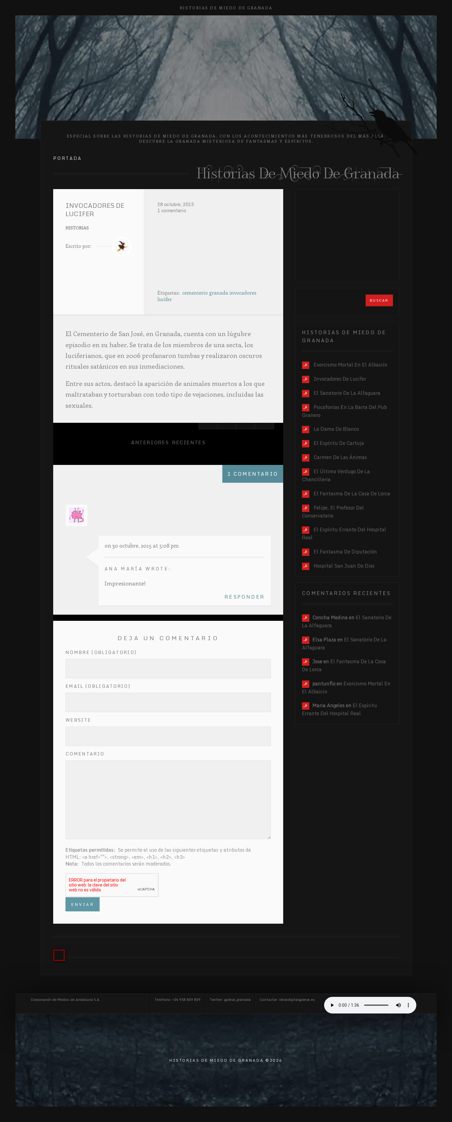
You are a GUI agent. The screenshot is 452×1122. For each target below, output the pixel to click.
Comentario (84, 753)
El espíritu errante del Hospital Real (339, 709)
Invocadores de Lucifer (340, 379)
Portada (67, 158)
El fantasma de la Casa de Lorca (352, 494)
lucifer (164, 299)
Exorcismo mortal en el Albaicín (350, 365)
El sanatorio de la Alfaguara (347, 393)
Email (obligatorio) (97, 686)
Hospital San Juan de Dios (344, 566)
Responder (244, 597)
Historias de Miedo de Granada (226, 7)
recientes (188, 442)
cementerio (195, 292)
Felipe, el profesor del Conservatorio (333, 512)
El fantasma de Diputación (345, 552)
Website (78, 720)
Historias (77, 227)
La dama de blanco (336, 429)
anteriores (150, 442)
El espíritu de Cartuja (339, 443)
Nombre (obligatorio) (101, 652)
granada (218, 292)
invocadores (242, 292)
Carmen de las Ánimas (340, 457)
